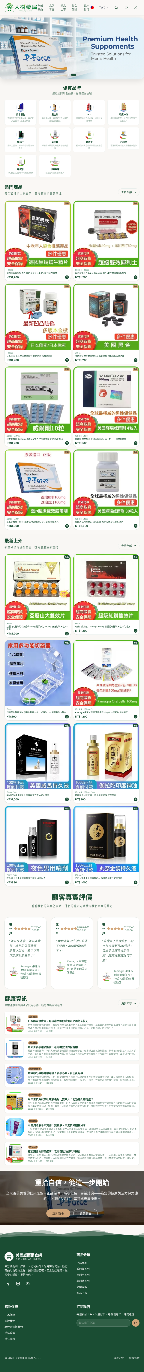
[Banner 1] (69, 75)
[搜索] (116, 7)
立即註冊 (58, 1213)
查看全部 (126, 192)
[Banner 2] (73, 75)
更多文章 (126, 1003)
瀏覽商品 (86, 1213)
